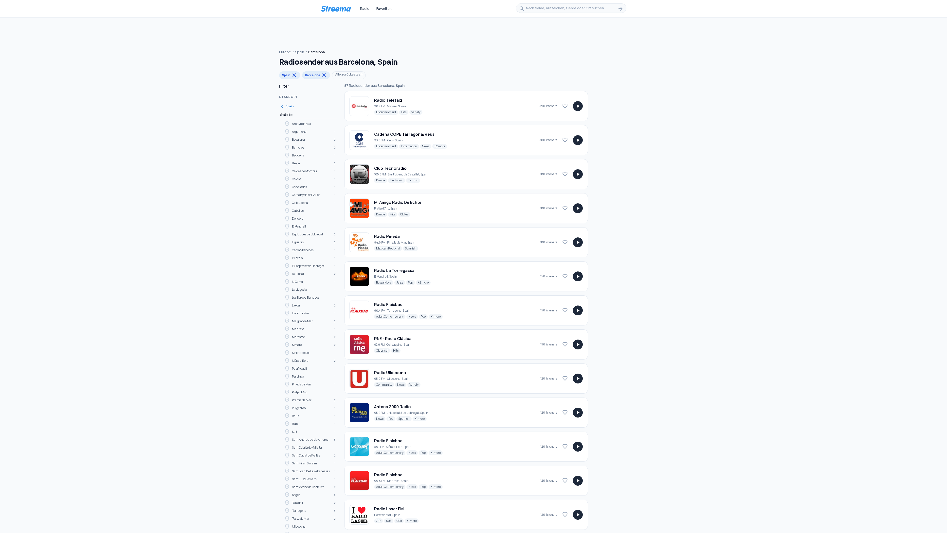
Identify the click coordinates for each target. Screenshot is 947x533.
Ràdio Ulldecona (390, 372)
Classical (383, 350)
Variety (416, 112)
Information (410, 146)
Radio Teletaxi (388, 100)
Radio (364, 8)
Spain (299, 52)
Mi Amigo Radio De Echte (397, 202)
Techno (414, 180)
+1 (437, 316)
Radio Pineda (387, 236)
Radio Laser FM (389, 509)
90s (400, 520)
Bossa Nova (384, 282)
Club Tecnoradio (390, 168)
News (426, 146)
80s (389, 520)
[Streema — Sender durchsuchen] (336, 8)
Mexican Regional (389, 248)
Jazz (400, 282)
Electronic (397, 180)
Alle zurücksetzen (349, 74)
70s (379, 520)
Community (385, 384)
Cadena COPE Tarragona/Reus (404, 134)
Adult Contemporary (390, 316)
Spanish (411, 248)
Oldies (405, 214)
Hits (404, 112)
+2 (440, 146)
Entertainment (387, 112)
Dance (381, 180)
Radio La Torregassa (394, 270)
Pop (411, 282)
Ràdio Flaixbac (388, 304)
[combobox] (571, 8)
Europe (285, 52)
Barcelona (316, 75)
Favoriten (384, 8)
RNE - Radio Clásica (393, 338)
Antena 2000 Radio (392, 406)
